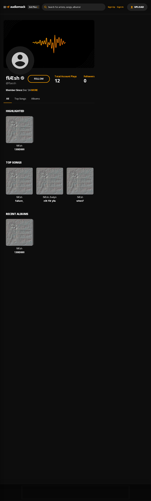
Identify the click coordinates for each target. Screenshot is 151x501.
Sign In (120, 7)
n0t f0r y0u (50, 200)
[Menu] (5, 7)
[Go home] (15, 7)
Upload (139, 7)
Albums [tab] (35, 98)
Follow (39, 78)
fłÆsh (19, 145)
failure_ (19, 200)
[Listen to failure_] (19, 181)
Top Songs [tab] (20, 98)
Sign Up (111, 7)
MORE (34, 90)
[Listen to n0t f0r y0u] (49, 181)
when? (80, 200)
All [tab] (7, 98)
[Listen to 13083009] (19, 129)
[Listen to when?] (80, 181)
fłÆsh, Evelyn (49, 197)
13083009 (19, 149)
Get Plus (33, 7)
